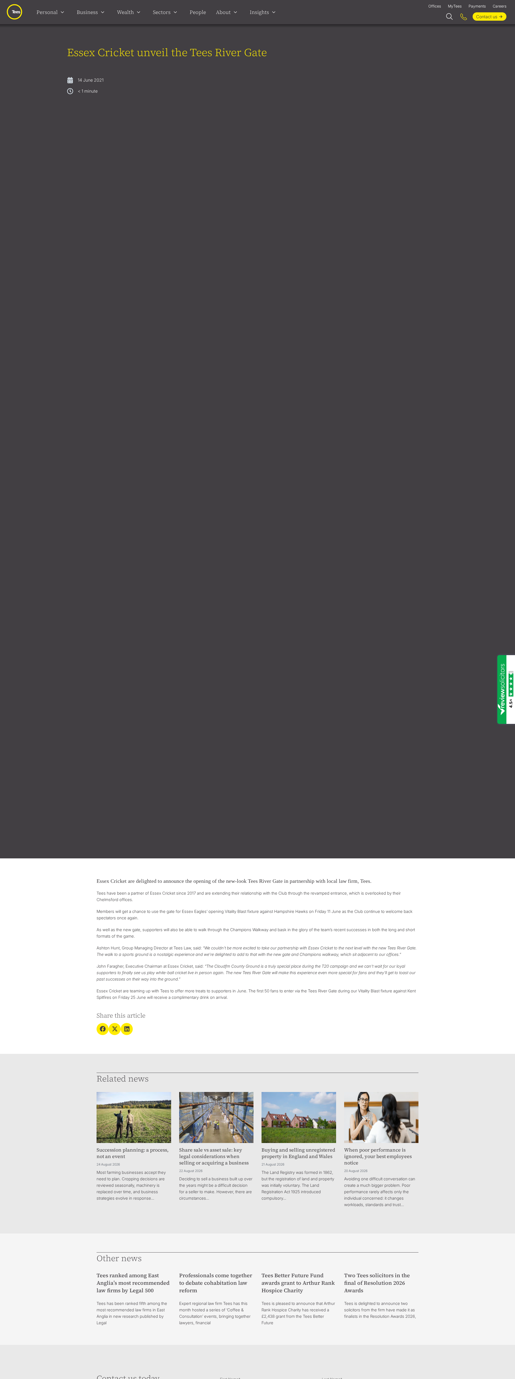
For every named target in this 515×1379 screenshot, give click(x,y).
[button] (103, 1029)
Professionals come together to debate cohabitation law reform (215, 1283)
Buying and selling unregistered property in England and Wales (298, 1153)
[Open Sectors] (176, 12)
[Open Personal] (63, 12)
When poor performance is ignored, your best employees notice (378, 1156)
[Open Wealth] (140, 12)
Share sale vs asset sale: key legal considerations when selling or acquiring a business (214, 1156)
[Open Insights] (275, 12)
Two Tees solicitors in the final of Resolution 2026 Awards (377, 1283)
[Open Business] (104, 12)
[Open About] (236, 12)
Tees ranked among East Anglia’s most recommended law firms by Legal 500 (133, 1283)
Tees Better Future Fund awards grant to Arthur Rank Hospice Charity (298, 1283)
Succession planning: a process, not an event (132, 1153)
